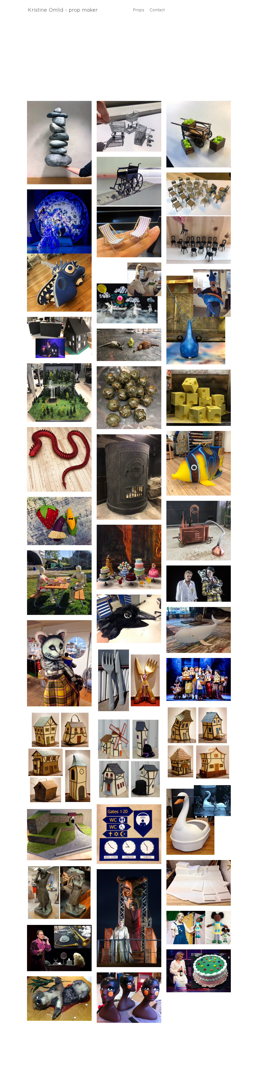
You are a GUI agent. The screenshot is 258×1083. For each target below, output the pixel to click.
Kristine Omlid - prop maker (63, 10)
